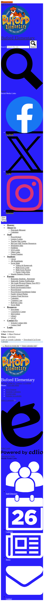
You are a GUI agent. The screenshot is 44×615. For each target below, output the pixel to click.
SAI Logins (15, 250)
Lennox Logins (17, 239)
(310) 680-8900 (13, 385)
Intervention (15, 314)
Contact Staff (16, 325)
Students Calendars (13, 392)
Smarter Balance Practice (20, 274)
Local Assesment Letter (20, 285)
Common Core (16, 300)
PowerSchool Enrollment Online (23, 292)
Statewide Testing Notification (22, 281)
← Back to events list (11, 346)
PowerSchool (16, 237)
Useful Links (11, 394)
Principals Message (18, 230)
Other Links (15, 252)
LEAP (13, 318)
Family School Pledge (19, 294)
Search (3, 47)
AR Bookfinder (17, 261)
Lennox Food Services (19, 296)
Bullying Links (16, 303)
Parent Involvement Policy (21, 287)
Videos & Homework (24, 265)
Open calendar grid (29, 346)
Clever (13, 259)
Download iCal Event (32, 340)
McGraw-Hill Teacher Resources (23, 243)
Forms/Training (17, 254)
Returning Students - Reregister (23, 279)
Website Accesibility (14, 396)
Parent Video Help (23, 272)
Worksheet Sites (17, 246)
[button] (11, 227)
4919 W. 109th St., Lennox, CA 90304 (16, 383)
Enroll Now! (8, 2)
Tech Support (11, 390)
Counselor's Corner (18, 312)
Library (13, 316)
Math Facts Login (22, 268)
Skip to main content (9, 4)
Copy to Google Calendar (11, 340)
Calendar (4, 342)
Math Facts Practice (23, 270)
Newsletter (15, 309)
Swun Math (15, 263)
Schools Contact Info (19, 323)
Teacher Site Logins (18, 241)
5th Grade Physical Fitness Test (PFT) (25, 283)
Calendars (14, 232)
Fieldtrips (14, 248)
